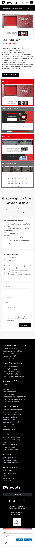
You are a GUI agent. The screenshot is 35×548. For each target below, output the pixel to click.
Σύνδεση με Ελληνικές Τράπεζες (14, 397)
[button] (5, 26)
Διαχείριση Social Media (11, 422)
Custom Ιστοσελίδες (10, 348)
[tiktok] (14, 501)
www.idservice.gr (10, 74)
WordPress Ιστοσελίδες (11, 353)
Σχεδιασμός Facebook (11, 462)
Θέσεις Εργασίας (9, 478)
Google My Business (10, 417)
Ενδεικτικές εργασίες (10, 473)
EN (27, 2)
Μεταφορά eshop (9, 447)
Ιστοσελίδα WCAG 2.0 (10, 358)
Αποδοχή (19, 540)
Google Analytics (9, 429)
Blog (4, 475)
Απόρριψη (28, 540)
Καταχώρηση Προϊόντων (11, 401)
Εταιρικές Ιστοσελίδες (10, 356)
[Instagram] (19, 501)
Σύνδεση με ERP (8, 394)
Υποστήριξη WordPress (11, 366)
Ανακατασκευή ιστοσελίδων (13, 351)
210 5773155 (15, 514)
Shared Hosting (8, 442)
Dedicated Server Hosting (12, 437)
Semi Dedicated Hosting (11, 440)
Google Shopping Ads (10, 419)
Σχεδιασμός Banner (10, 460)
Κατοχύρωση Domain (10, 449)
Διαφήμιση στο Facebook (12, 414)
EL (23, 2)
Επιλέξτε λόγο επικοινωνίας (14, 220)
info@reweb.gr (16, 512)
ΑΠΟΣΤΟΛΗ (25, 325)
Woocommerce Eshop (11, 387)
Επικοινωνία (7, 480)
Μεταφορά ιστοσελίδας (11, 445)
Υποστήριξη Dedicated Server (13, 376)
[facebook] (9, 501)
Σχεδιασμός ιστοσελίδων (11, 458)
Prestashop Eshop (9, 392)
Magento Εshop (8, 384)
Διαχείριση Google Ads (11, 412)
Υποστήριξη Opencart (10, 369)
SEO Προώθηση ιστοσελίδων (13, 409)
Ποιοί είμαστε (7, 471)
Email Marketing (8, 424)
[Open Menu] (31, 2)
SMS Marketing (8, 427)
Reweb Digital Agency (8, 8)
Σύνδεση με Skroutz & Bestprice (14, 399)
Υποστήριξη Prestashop (11, 371)
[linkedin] (24, 501)
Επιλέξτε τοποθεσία (11, 254)
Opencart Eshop (8, 389)
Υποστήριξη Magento (10, 374)
